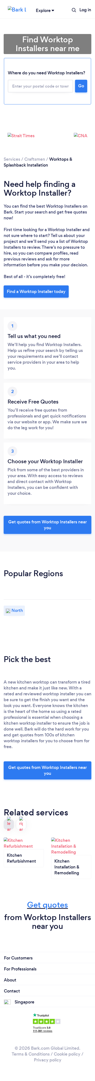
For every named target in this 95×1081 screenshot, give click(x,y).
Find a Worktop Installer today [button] (36, 291)
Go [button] (81, 86)
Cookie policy (67, 1054)
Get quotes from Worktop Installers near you (47, 525)
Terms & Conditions (31, 1054)
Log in (85, 10)
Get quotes (47, 904)
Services (12, 159)
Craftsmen (34, 159)
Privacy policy (47, 1060)
